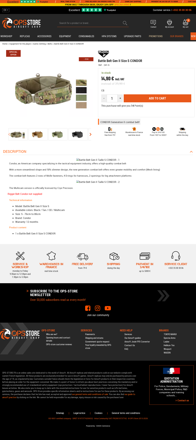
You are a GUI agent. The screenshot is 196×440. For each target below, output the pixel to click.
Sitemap (60, 413)
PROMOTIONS (156, 36)
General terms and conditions (126, 413)
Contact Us (129, 345)
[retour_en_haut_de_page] (192, 261)
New (193, 36)
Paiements (90, 334)
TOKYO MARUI (170, 334)
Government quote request (97, 341)
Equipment (65, 36)
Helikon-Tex (169, 345)
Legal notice (79, 413)
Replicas (25, 36)
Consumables (86, 36)
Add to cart (157, 98)
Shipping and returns (94, 338)
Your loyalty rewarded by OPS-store (98, 346)
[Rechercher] (125, 23)
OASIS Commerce (103, 426)
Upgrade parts (132, 36)
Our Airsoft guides (132, 338)
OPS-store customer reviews (59, 344)
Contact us (183, 400)
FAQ (126, 349)
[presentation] (9, 134)
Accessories (44, 36)
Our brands (176, 36)
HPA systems (109, 36)
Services (128, 334)
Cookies (98, 413)
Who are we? (51, 334)
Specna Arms (169, 338)
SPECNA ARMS (122, 4)
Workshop (6, 36)
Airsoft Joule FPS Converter (137, 341)
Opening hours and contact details (58, 339)
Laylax (166, 341)
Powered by (90, 426)
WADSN (167, 352)
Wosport (168, 349)
